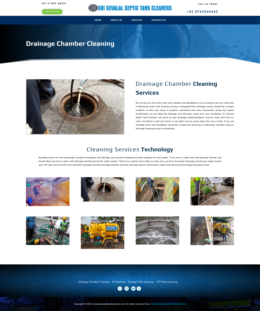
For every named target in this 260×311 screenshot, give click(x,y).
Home (98, 20)
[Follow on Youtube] (133, 288)
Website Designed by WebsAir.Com (168, 303)
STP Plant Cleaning (167, 281)
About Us (116, 20)
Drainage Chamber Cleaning (93, 281)
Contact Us (159, 20)
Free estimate (52, 11)
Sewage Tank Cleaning (141, 281)
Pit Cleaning (118, 281)
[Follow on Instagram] (126, 288)
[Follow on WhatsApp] (139, 288)
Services (136, 20)
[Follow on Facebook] (120, 288)
